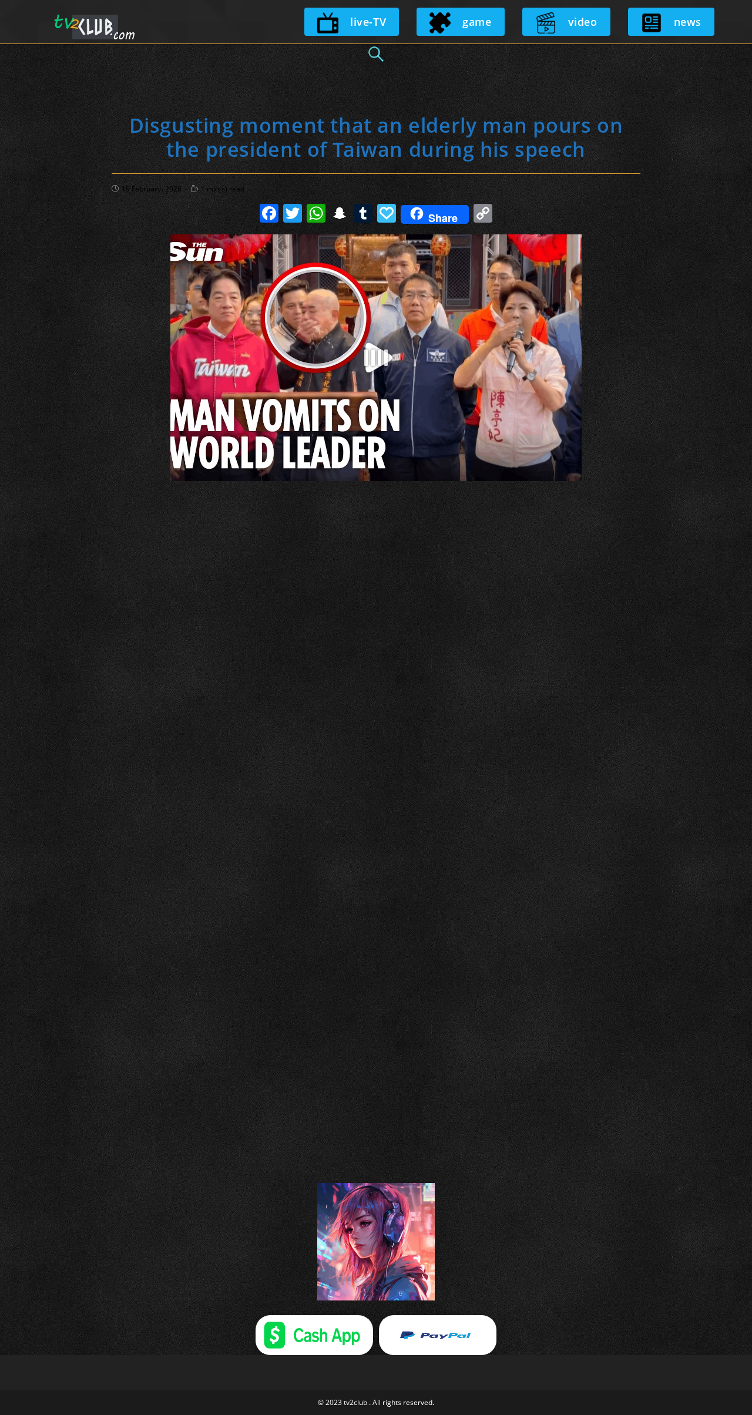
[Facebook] (269, 214)
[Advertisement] (376, 533)
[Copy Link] (483, 214)
